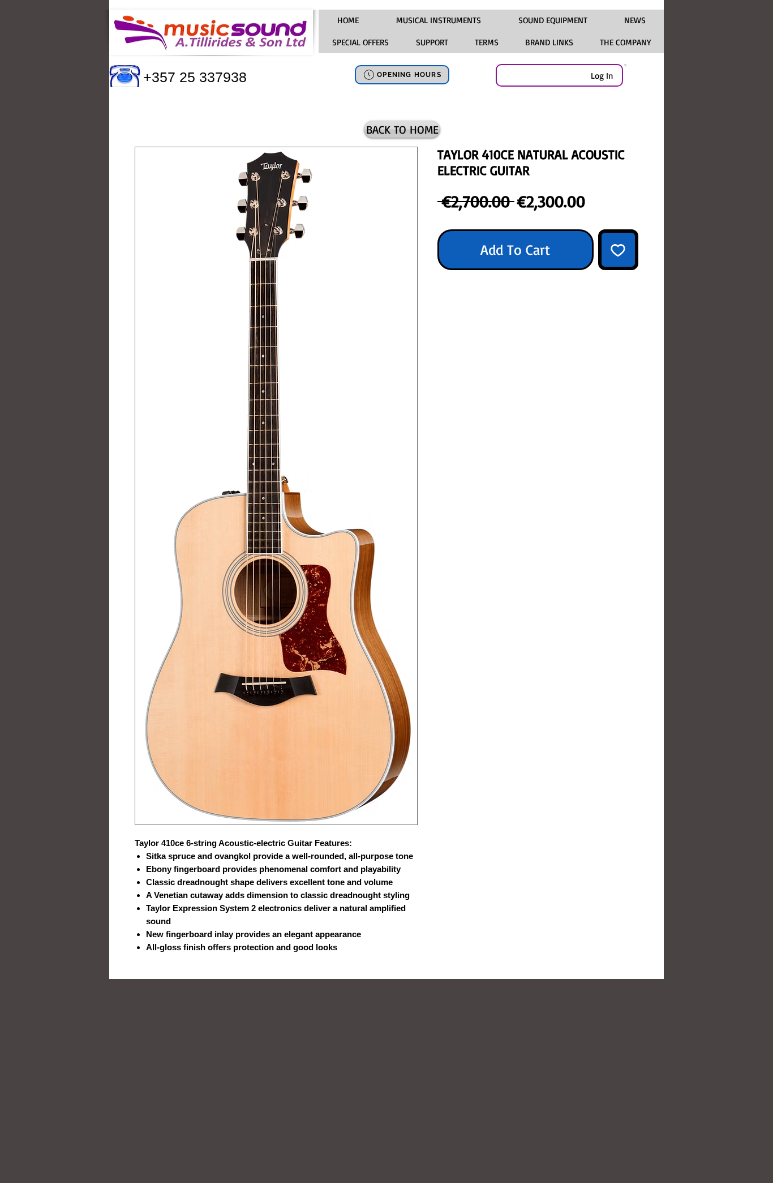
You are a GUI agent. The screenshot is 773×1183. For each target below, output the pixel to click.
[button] (438, 20)
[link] (625, 65)
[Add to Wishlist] (618, 249)
